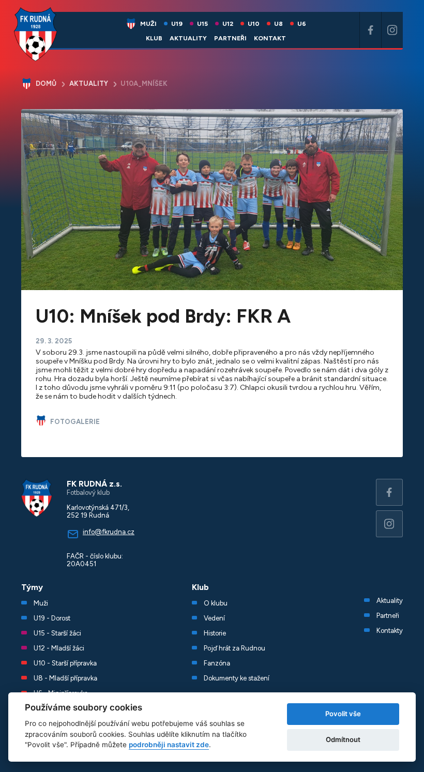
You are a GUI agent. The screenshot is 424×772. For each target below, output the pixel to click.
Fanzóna (217, 663)
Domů (46, 83)
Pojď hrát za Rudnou (234, 648)
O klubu (216, 603)
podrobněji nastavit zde (169, 744)
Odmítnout (343, 739)
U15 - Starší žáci (57, 633)
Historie (215, 633)
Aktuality (188, 38)
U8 (278, 23)
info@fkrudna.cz (108, 532)
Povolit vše (343, 713)
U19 (177, 23)
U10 (254, 23)
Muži (148, 23)
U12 (227, 23)
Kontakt (270, 38)
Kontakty (389, 630)
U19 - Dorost (52, 618)
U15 (202, 23)
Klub (154, 38)
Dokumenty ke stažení (236, 678)
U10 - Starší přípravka (65, 663)
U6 (301, 23)
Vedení (214, 618)
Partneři (230, 38)
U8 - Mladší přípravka (65, 678)
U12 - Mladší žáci (59, 648)
